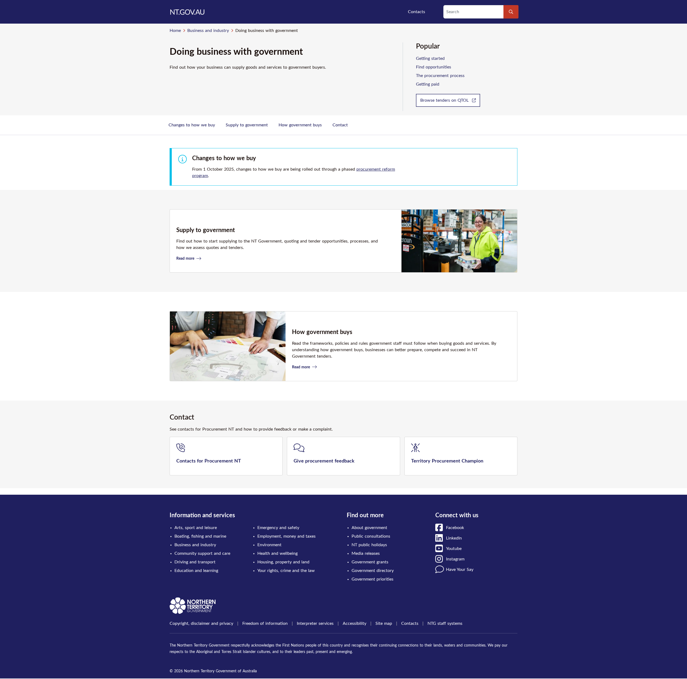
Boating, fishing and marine (200, 536)
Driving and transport (194, 562)
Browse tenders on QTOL (445, 100)
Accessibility (354, 623)
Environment (269, 545)
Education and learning (196, 570)
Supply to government (247, 125)
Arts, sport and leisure (195, 528)
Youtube (454, 548)
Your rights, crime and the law (286, 570)
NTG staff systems (444, 623)
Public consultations (371, 536)
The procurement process (440, 76)
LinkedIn (454, 538)
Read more (185, 258)
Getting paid (427, 84)
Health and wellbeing (277, 553)
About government (369, 528)
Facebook (455, 528)
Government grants (370, 562)
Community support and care (202, 553)
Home (175, 30)
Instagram (455, 559)
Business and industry (208, 30)
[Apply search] (510, 12)
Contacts (416, 12)
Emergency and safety (278, 528)
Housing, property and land (283, 562)
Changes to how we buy (192, 125)
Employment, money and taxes (286, 536)
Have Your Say (459, 569)
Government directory (373, 570)
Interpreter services (315, 623)
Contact (340, 125)
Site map (383, 623)
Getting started (430, 58)
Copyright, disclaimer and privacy (201, 623)
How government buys (300, 125)
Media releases (366, 553)
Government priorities (372, 579)
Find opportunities (433, 67)
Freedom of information (265, 623)
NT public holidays (369, 545)
